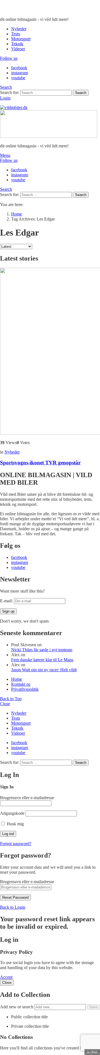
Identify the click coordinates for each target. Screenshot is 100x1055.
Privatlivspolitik (25, 689)
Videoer (18, 48)
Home (16, 679)
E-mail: (7, 600)
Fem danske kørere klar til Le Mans (42, 659)
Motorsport (21, 38)
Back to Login (12, 907)
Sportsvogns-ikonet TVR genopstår (40, 462)
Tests (15, 33)
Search (80, 93)
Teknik (17, 43)
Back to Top (11, 698)
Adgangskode (12, 813)
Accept (6, 977)
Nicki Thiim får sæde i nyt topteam (41, 649)
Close (5, 703)
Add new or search (17, 1006)
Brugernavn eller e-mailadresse (27, 797)
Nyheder (18, 28)
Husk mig (15, 823)
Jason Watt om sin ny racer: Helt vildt (44, 669)
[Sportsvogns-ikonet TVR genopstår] (50, 352)
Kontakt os (20, 684)
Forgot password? (15, 843)
